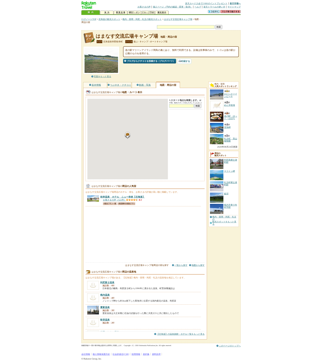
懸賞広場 (120, 12)
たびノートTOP (88, 19)
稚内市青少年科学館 (230, 206)
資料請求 (156, 354)
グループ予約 (148, 12)
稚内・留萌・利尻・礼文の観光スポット (142, 19)
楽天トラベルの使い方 (214, 7)
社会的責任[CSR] (121, 354)
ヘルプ (198, 7)
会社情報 (85, 354)
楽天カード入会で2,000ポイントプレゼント (206, 3)
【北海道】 (122, 196)
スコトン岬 (229, 171)
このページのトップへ (230, 346)
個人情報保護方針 (101, 354)
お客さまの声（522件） (114, 200)
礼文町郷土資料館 (230, 183)
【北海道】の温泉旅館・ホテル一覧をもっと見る (181, 334)
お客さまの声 (144, 7)
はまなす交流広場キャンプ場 (178, 19)
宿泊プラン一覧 (110, 203)
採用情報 (135, 354)
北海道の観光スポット (109, 19)
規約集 (146, 354)
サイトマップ (234, 7)
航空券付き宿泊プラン (126, 203)
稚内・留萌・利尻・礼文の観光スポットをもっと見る (224, 220)
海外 (107, 12)
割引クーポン (134, 12)
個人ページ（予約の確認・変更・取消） (172, 7)
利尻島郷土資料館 (230, 161)
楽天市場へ (235, 3)
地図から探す (198, 265)
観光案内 (162, 12)
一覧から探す (180, 265)
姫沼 (226, 193)
